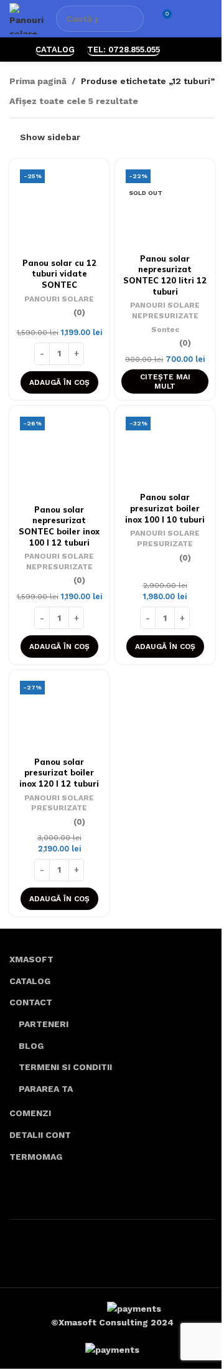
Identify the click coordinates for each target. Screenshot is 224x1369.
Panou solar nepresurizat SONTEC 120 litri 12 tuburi (165, 274)
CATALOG (55, 49)
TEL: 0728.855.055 (123, 49)
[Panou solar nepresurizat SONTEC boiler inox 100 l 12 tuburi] (59, 456)
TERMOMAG (35, 1157)
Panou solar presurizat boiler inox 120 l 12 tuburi (59, 773)
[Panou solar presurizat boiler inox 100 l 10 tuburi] (164, 450)
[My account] (187, 18)
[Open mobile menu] (209, 18)
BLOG (31, 1046)
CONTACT (30, 1002)
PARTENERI (43, 1024)
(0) (79, 313)
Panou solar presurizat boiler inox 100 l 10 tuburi (165, 508)
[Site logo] (26, 18)
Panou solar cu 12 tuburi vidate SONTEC (59, 274)
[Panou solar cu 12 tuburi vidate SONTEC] (59, 209)
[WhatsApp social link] (180, 49)
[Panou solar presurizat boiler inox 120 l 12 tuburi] (59, 714)
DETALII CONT (40, 1135)
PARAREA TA (46, 1089)
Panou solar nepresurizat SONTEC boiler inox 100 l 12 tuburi (59, 525)
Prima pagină (38, 81)
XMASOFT (31, 959)
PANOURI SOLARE (59, 299)
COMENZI (30, 1113)
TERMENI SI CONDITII (65, 1067)
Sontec (165, 329)
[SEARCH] (131, 19)
